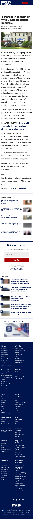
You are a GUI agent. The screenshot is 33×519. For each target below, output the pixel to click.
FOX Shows (4, 422)
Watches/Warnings (20, 360)
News (3, 346)
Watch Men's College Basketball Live (20, 480)
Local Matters (19, 413)
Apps (2, 463)
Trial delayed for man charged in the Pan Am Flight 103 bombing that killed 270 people (11, 209)
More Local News (6, 359)
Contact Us (4, 465)
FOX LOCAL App (19, 445)
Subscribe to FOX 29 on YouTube (14, 322)
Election (17, 372)
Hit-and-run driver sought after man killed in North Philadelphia (21, 298)
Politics (18, 369)
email (23, 499)
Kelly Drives (18, 430)
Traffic (3, 379)
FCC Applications (5, 469)
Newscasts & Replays (18, 399)
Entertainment (7, 417)
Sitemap (3, 479)
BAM (16, 424)
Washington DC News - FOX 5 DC (20, 455)
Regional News (18, 442)
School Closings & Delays (20, 351)
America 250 (4, 348)
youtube (19, 499)
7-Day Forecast (19, 348)
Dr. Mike (3, 390)
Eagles (3, 402)
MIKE (16, 422)
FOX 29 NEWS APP (20, 188)
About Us (4, 460)
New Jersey (4, 354)
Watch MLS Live (19, 491)
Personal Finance (6, 449)
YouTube (17, 411)
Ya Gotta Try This (6, 384)
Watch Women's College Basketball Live (20, 485)
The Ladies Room (20, 434)
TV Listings (4, 475)
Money (4, 441)
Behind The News (20, 426)
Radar (16, 356)
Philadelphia (4, 350)
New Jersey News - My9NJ (20, 448)
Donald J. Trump (19, 376)
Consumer (4, 445)
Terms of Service (18, 269)
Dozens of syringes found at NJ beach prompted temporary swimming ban (21, 314)
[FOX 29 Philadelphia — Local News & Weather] (6, 3)
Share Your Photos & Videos (6, 430)
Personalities (4, 473)
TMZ (2, 426)
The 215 (17, 432)
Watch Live (25, 3)
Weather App (18, 362)
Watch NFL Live (19, 465)
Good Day (5, 369)
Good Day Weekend (6, 375)
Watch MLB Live (19, 470)
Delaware (4, 357)
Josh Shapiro (18, 378)
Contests (3, 420)
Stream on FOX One (19, 461)
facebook (10, 499)
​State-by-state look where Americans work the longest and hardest (11, 216)
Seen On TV (4, 386)
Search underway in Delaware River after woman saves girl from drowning (11, 224)
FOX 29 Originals (18, 418)
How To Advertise (6, 471)
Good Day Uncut (5, 388)
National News (5, 361)
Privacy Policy (18, 268)
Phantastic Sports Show (6, 397)
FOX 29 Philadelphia (6, 26)
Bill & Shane (18, 428)
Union (3, 411)
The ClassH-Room (6, 424)
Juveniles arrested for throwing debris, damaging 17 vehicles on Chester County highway (21, 306)
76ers (2, 409)
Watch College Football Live (19, 467)
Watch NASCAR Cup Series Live (20, 473)
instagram (16, 499)
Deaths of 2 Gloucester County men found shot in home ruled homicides (15, 126)
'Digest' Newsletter (6, 377)
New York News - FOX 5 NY (20, 451)
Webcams (18, 406)
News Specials (19, 404)
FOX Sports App (5, 413)
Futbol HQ (4, 400)
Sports (3, 394)
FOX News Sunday (6, 365)
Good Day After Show (5, 372)
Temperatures (19, 358)
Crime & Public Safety (17, 26)
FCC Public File (5, 467)
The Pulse (18, 436)
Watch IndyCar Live (20, 476)
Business (3, 443)
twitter (13, 499)
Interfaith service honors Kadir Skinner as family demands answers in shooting (11, 202)
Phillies (3, 406)
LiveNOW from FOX (20, 402)
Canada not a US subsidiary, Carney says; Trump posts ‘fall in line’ (10, 231)
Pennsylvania (4, 352)
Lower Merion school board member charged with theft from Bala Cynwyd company (20, 281)
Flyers (3, 404)
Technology (4, 451)
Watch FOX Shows (6, 428)
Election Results (19, 374)
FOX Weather (18, 354)
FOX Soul (17, 409)
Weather (18, 346)
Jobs (2, 477)
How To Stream (19, 397)
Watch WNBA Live (20, 489)
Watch (17, 394)
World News (4, 363)
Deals (2, 447)
